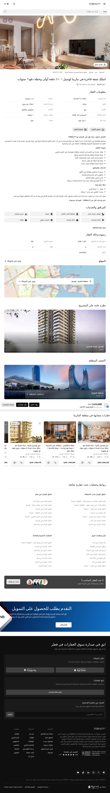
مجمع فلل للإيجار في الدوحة (96, 550)
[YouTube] (78, 772)
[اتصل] (89, 462)
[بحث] (5, 11)
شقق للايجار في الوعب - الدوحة (95, 509)
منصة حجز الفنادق (47, 734)
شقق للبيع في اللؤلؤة (98, 546)
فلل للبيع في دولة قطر (98, 558)
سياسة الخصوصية (43, 787)
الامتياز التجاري (29, 745)
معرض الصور (99, 64)
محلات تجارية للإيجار (45, 565)
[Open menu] (104, 4)
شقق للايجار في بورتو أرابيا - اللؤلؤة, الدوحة (36, 542)
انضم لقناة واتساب (55, 692)
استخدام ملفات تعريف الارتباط (13, 787)
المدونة (50, 752)
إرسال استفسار (8, 404)
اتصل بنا (31, 756)
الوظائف (31, 741)
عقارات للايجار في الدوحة (97, 524)
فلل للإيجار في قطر (99, 542)
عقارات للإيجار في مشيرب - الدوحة (94, 516)
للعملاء (16, 749)
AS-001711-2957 (58, 72)
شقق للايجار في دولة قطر (43, 501)
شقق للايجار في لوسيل (43, 520)
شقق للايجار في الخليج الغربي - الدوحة (38, 516)
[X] (99, 772)
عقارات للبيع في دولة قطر (43, 550)
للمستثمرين (15, 737)
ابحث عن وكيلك (13, 581)
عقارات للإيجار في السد (98, 520)
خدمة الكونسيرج (28, 749)
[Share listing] (10, 20)
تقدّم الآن (63, 625)
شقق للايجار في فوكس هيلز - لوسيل (39, 505)
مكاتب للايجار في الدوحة (43, 546)
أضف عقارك (30, 752)
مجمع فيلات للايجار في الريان (96, 554)
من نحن (31, 734)
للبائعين (16, 745)
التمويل (16, 752)
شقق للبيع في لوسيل (44, 554)
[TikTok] (83, 772)
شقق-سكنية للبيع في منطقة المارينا (76, 72)
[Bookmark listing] (5, 20)
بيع (96, 72)
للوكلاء (16, 734)
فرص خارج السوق (47, 749)
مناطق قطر (49, 737)
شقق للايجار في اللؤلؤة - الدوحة (40, 512)
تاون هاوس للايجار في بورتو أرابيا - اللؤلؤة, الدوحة (88, 501)
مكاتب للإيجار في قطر (44, 558)
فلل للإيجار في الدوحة (98, 512)
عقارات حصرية (48, 745)
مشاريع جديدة (48, 741)
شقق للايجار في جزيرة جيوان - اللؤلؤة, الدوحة (90, 505)
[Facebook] (104, 772)
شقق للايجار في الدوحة (43, 509)
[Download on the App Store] (80, 669)
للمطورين (16, 741)
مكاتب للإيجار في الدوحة (43, 562)
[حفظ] (107, 423)
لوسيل (91, 72)
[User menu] (13, 4)
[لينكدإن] (88, 772)
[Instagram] (93, 772)
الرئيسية (101, 72)
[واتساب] (82, 462)
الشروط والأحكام (30, 787)
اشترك (10, 714)
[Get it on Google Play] (30, 669)
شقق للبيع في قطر (99, 562)
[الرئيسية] (95, 4)
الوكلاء (31, 737)
